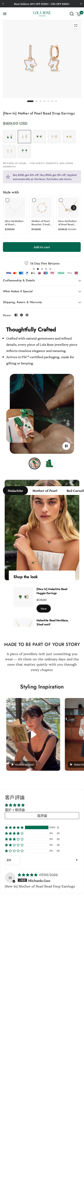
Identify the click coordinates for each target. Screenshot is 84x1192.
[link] (15, 208)
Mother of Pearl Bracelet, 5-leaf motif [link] (40, 222)
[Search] (71, 13)
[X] (21, 315)
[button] (73, 207)
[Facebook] (16, 315)
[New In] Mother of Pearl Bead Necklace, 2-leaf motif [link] (67, 222)
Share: (7, 315)
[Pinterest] (27, 315)
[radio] (9, 136)
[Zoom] (76, 25)
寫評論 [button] (42, 815)
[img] (28, 874)
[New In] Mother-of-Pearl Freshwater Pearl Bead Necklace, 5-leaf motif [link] (15, 222)
